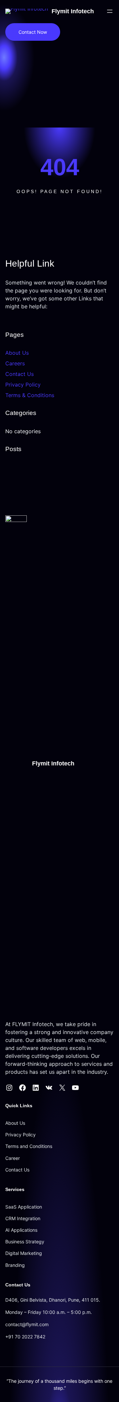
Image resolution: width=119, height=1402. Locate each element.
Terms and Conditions (28, 1146)
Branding (15, 1265)
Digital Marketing (23, 1253)
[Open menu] (110, 11)
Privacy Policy (23, 384)
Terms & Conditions (29, 395)
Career (12, 1158)
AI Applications (21, 1230)
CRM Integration (22, 1218)
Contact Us (19, 374)
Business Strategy (24, 1241)
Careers (15, 363)
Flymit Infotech (73, 11)
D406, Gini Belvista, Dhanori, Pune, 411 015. (52, 1300)
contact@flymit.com (27, 1324)
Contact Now (33, 32)
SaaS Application (23, 1207)
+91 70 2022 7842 (25, 1336)
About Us (17, 352)
